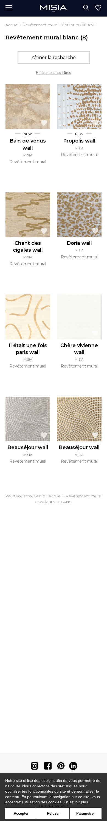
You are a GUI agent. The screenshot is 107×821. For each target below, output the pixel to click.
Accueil (12, 24)
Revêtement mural (40, 24)
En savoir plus (76, 802)
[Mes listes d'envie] (98, 8)
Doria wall (79, 243)
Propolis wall (79, 141)
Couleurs (70, 24)
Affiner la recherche (54, 57)
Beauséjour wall (27, 447)
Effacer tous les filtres (53, 73)
